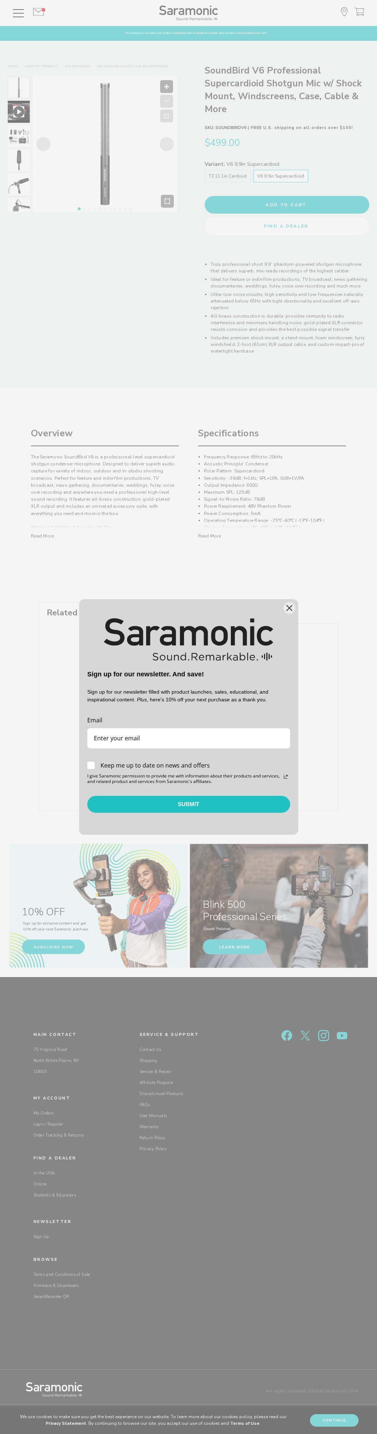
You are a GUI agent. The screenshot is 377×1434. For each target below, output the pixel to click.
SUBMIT (188, 804)
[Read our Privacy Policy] (285, 776)
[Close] (289, 608)
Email (94, 720)
